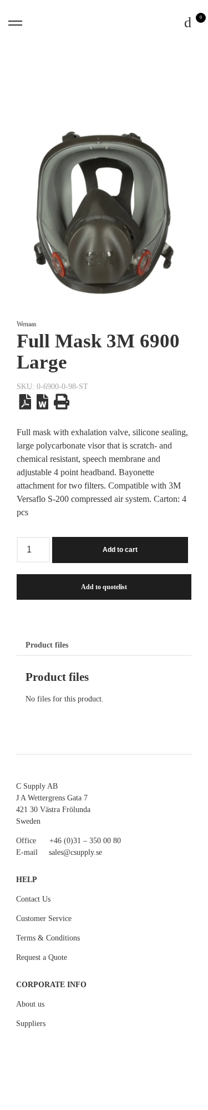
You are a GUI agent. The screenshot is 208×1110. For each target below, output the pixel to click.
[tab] (47, 645)
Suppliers (30, 1023)
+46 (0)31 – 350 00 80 (85, 841)
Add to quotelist (104, 587)
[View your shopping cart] (188, 23)
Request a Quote (41, 957)
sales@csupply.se (75, 852)
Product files (47, 645)
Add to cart (120, 550)
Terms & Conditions (48, 938)
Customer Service (44, 918)
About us (30, 1004)
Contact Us (33, 899)
